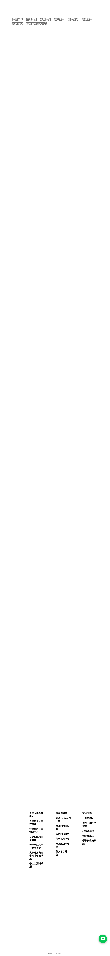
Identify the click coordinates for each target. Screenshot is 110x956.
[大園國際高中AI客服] (103, 939)
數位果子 (59, 953)
